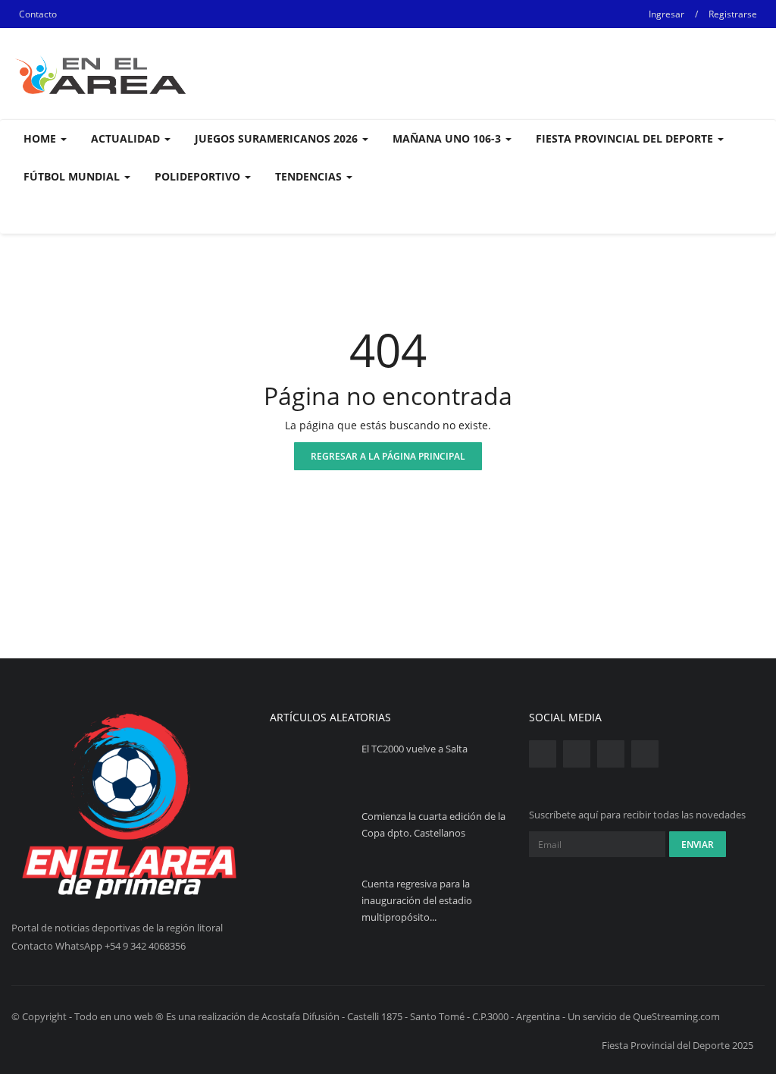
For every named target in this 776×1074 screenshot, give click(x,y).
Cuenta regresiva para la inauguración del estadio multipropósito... (416, 900)
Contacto (38, 14)
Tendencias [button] (310, 176)
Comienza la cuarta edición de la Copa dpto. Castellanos (433, 824)
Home (41, 138)
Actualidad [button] (127, 138)
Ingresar (666, 14)
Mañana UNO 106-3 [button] (448, 138)
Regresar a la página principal (388, 456)
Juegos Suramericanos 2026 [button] (278, 138)
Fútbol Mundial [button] (73, 176)
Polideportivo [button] (199, 176)
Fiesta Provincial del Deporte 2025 (677, 1045)
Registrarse (733, 14)
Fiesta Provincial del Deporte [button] (626, 138)
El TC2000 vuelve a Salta (414, 748)
